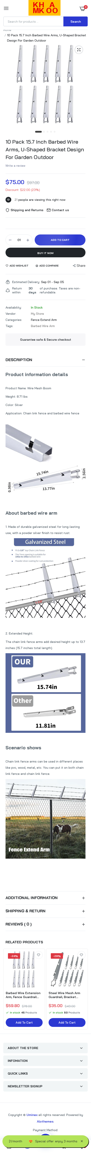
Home (7, 30)
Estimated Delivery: (26, 282)
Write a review (15, 165)
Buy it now (45, 253)
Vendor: (11, 314)
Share (81, 265)
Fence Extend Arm (44, 320)
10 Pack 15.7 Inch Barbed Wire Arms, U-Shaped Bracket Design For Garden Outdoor (45, 149)
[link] (39, 955)
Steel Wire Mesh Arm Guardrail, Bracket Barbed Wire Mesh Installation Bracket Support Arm (64, 995)
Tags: (9, 326)
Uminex (32, 1115)
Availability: (14, 307)
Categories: (14, 320)
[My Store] (44, 8)
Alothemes (45, 1121)
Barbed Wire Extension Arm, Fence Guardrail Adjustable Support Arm (24, 995)
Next (82, 989)
